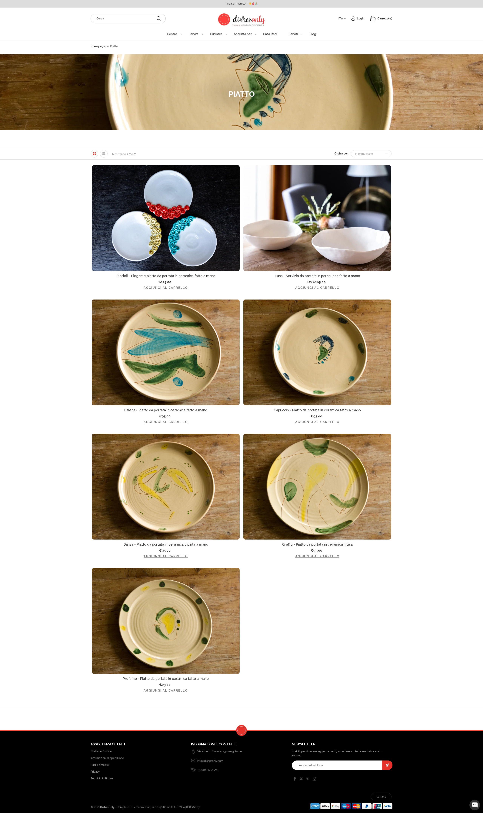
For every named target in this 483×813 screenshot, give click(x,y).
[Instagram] (314, 779)
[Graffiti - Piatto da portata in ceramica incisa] (317, 487)
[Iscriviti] (387, 765)
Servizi (293, 34)
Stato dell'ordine (101, 751)
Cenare (172, 34)
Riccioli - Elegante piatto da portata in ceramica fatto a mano (165, 276)
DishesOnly (107, 807)
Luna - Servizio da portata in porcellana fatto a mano (317, 276)
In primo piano (364, 153)
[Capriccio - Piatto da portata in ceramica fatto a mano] (317, 352)
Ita (340, 18)
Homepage (98, 46)
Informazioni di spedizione (107, 758)
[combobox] (128, 18)
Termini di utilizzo (102, 778)
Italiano (381, 796)
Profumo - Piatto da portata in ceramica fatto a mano (166, 679)
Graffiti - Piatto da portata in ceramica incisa (317, 544)
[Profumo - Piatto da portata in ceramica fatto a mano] (166, 621)
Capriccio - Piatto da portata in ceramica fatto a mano (317, 410)
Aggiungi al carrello (166, 288)
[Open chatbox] (474, 805)
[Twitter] (301, 779)
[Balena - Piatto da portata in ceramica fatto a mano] (166, 352)
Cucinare (216, 34)
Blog (312, 34)
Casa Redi (270, 34)
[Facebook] (295, 779)
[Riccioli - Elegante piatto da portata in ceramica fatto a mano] (166, 218)
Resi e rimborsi (100, 764)
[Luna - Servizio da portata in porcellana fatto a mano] (317, 218)
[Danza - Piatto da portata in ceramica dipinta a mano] (166, 487)
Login (360, 18)
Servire (193, 34)
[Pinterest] (308, 779)
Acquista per (242, 34)
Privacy (95, 771)
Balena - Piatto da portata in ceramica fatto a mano (165, 410)
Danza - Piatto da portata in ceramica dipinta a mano (165, 544)
